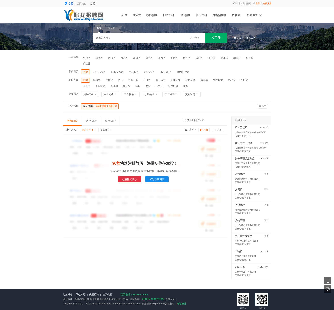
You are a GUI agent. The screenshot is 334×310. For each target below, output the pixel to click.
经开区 (186, 57)
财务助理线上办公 (245, 158)
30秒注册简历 (156, 179)
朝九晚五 (160, 80)
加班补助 (190, 80)
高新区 (161, 57)
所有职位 (72, 120)
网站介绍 (81, 294)
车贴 (138, 86)
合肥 (92, 3)
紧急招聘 (110, 120)
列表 (219, 130)
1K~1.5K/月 (99, 71)
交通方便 (175, 80)
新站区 (124, 57)
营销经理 (240, 220)
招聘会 (236, 15)
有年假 (86, 86)
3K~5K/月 (149, 71)
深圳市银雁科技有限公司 (246, 241)
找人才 (137, 15)
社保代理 (107, 294)
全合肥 (86, 57)
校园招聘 (152, 15)
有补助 (114, 86)
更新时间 (105, 130)
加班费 (146, 80)
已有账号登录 (129, 179)
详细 (206, 130)
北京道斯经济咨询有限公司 (247, 179)
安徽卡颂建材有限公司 (245, 272)
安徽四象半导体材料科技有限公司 (250, 132)
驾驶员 (238, 251)
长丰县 (249, 57)
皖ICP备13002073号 (153, 299)
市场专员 (240, 266)
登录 (258, 3)
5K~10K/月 (166, 71)
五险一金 (133, 80)
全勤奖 (244, 80)
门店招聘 (168, 15)
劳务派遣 (67, 294)
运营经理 (240, 174)
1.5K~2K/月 (117, 71)
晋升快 (126, 86)
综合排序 (86, 130)
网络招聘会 (219, 15)
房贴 (148, 86)
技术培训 (173, 86)
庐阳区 (111, 57)
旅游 (185, 86)
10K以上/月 (183, 71)
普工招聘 (201, 15)
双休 (120, 80)
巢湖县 (212, 57)
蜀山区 (136, 57)
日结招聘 (185, 15)
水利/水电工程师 (98, 106)
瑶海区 (99, 57)
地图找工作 (250, 37)
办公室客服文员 (243, 236)
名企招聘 (91, 120)
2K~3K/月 (134, 71)
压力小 (159, 86)
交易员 (238, 189)
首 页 (124, 15)
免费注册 (267, 3)
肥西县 (237, 57)
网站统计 (181, 303)
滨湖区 (199, 57)
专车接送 (100, 86)
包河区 (174, 57)
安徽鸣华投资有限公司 (245, 256)
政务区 (149, 57)
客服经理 (240, 205)
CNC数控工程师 (243, 143)
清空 (264, 106)
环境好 (96, 80)
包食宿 (204, 80)
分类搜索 (236, 37)
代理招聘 (94, 294)
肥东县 (224, 57)
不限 (85, 71)
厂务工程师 (241, 127)
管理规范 (218, 80)
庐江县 (86, 63)
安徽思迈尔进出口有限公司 (247, 163)
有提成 (231, 80)
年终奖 (109, 80)
